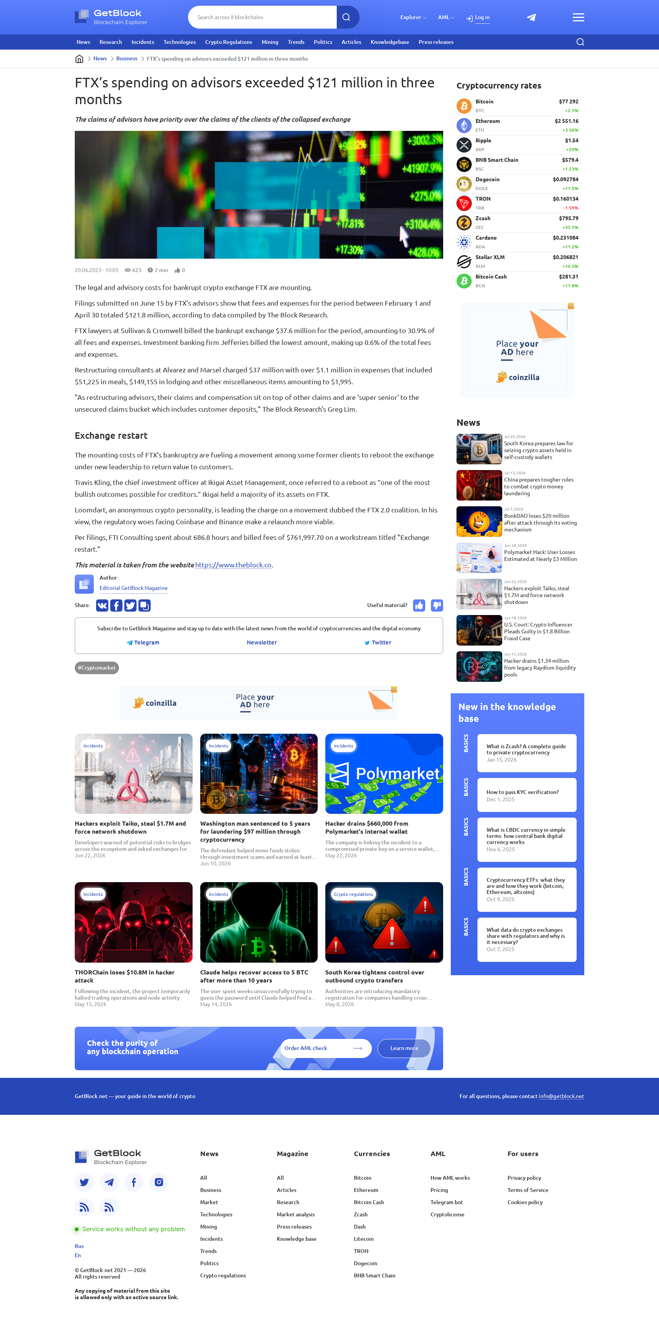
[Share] (102, 605)
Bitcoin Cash (369, 1202)
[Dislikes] (437, 605)
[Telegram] (109, 1182)
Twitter (380, 642)
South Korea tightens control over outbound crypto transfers (374, 976)
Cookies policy (525, 1202)
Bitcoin (362, 1178)
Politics (323, 42)
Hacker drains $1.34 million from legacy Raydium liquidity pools (540, 668)
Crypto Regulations (228, 42)
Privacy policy (524, 1178)
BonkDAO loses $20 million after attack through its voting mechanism (540, 523)
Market (209, 1202)
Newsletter (262, 642)
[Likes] (419, 605)
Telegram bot (447, 1202)
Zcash (361, 1214)
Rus (79, 1246)
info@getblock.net (561, 1096)
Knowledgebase (390, 42)
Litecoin (364, 1239)
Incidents (143, 42)
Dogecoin (365, 1263)
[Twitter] (84, 1182)
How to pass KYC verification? (523, 792)
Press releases (436, 42)
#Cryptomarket (97, 668)
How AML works (450, 1178)
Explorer (410, 17)
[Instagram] (158, 1182)
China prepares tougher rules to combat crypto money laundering (539, 486)
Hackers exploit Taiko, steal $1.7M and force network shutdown (130, 827)
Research (111, 42)
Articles (351, 42)
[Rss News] (84, 1207)
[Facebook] (133, 1182)
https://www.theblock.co (233, 564)
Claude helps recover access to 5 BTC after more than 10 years (254, 976)
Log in (482, 17)
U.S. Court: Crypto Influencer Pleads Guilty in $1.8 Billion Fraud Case (538, 631)
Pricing (439, 1190)
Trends (296, 42)
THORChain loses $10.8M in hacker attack (125, 976)
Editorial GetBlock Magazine (134, 588)
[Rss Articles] (109, 1207)
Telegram (146, 642)
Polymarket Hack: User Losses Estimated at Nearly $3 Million (540, 555)
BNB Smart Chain (374, 1275)
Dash (360, 1227)
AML (443, 17)
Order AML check (305, 1048)
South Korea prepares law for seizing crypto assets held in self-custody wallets (538, 450)
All (203, 1178)
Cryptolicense (448, 1214)
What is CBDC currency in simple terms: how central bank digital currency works (526, 836)
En (78, 1255)
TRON (361, 1251)
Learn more (404, 1048)
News (83, 42)
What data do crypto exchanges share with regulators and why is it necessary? (526, 936)
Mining (270, 42)
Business (126, 58)
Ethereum (366, 1190)
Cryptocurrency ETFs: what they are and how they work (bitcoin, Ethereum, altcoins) (526, 886)
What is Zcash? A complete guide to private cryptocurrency (526, 749)
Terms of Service (528, 1190)
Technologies (180, 42)
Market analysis (296, 1214)
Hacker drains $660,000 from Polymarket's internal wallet (366, 827)
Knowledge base (297, 1239)
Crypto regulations (223, 1275)
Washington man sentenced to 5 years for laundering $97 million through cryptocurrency (255, 831)
